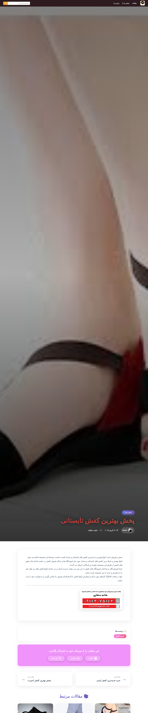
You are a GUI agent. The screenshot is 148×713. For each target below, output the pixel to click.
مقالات (134, 3)
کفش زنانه (128, 512)
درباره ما (117, 3)
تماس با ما (125, 3)
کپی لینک (54, 658)
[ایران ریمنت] (142, 3)
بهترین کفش (120, 636)
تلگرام (91, 658)
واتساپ (73, 658)
